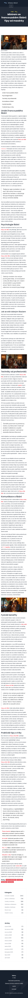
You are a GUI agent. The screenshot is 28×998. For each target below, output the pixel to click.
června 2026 (14, 932)
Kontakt (14, 989)
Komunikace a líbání (8, 101)
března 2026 (14, 941)
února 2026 (14, 943)
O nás (14, 978)
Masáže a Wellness (14, 907)
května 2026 (14, 935)
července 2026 (14, 929)
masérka (20, 880)
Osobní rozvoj (14, 913)
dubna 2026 (14, 938)
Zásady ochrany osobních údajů (14, 983)
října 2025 (14, 955)
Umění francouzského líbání (10, 93)
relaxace (3, 149)
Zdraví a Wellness (14, 898)
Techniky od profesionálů (9, 98)
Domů (12, 12)
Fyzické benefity (6, 104)
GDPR (14, 986)
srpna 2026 (14, 926)
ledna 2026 (14, 946)
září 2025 (14, 958)
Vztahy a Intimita (14, 901)
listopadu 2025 (14, 952)
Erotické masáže (14, 896)
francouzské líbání (11, 880)
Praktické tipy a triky (8, 107)
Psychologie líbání (7, 95)
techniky (11, 882)
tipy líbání (4, 882)
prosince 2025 (14, 949)
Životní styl (14, 910)
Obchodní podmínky (14, 980)
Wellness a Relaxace (14, 904)
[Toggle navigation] (11, 6)
